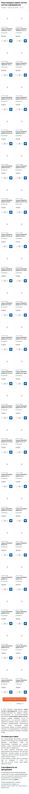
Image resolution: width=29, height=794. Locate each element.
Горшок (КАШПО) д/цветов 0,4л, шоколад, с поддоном (7, 269)
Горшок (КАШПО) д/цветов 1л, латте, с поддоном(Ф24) (7, 372)
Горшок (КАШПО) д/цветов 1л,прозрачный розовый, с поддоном (22, 543)
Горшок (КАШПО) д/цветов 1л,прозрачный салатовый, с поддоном (7, 578)
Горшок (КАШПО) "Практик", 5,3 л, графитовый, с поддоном (21, 29)
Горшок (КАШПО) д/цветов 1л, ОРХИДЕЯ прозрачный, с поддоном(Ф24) (21, 406)
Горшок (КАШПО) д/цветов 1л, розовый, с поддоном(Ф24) (7, 441)
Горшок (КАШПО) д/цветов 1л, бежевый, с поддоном (22, 269)
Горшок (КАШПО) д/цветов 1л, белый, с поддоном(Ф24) (6, 303)
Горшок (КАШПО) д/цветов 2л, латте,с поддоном (21, 680)
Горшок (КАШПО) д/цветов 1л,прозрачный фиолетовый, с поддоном (22, 578)
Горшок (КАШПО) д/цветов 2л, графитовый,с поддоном (21, 646)
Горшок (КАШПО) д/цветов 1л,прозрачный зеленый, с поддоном (7, 543)
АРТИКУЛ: (3, 27)
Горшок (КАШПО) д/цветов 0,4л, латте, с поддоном (7, 166)
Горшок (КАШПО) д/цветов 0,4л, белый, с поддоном (7, 98)
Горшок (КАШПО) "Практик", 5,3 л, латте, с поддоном (7, 64)
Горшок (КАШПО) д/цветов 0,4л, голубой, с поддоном (22, 98)
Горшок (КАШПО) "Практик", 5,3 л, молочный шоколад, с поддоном (21, 64)
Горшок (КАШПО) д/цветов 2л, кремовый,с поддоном (6, 680)
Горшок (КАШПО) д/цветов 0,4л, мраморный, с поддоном (21, 166)
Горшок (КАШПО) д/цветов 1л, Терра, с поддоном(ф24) (21, 475)
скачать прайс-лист (12, 786)
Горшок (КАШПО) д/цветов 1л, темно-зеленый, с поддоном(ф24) (6, 475)
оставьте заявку (13, 762)
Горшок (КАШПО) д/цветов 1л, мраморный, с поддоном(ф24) (21, 372)
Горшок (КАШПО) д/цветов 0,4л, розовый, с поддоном (22, 201)
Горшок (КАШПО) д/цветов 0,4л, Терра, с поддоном (22, 235)
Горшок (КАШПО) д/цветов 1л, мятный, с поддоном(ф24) (6, 406)
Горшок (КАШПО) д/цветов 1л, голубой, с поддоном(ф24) (21, 303)
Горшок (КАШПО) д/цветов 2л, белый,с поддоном (22, 612)
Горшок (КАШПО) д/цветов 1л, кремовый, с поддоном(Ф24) (21, 338)
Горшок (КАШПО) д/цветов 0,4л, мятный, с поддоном (6, 201)
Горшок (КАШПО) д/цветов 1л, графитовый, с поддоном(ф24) (6, 338)
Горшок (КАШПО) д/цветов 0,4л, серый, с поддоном (7, 235)
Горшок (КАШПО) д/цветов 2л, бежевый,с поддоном (6, 612)
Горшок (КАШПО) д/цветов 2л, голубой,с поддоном (6, 646)
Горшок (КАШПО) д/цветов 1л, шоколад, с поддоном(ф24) (7, 509)
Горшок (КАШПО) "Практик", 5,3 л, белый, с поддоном (7, 29)
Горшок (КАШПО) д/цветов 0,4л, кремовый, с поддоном (21, 132)
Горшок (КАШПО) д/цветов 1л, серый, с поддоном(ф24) (21, 441)
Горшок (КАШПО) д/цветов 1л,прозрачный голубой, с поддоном (22, 509)
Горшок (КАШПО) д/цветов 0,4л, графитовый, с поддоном (7, 132)
